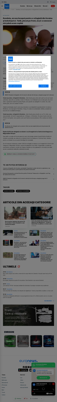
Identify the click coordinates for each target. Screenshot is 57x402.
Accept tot (43, 85)
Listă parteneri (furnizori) (14, 81)
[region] (28, 73)
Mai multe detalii (16, 69)
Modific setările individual (15, 85)
